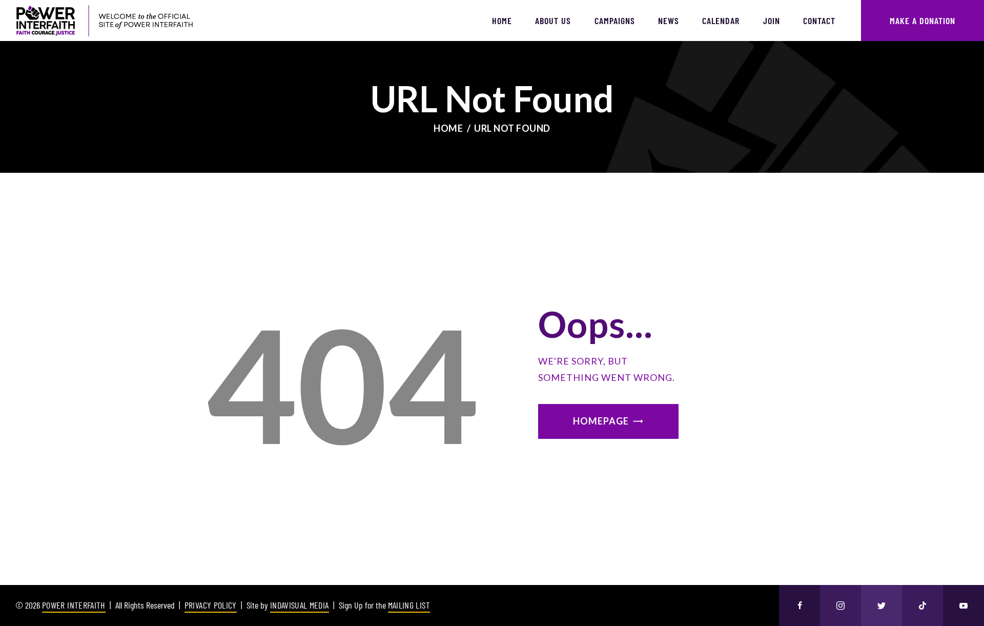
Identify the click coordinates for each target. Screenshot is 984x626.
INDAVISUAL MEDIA (299, 605)
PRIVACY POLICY (210, 605)
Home (448, 128)
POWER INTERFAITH (74, 605)
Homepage (601, 421)
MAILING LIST (409, 605)
